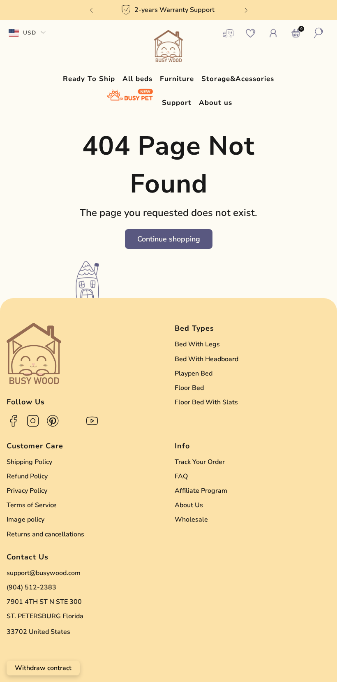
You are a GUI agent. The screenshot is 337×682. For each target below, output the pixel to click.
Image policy (25, 519)
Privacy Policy (27, 490)
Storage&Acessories (237, 79)
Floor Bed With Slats (206, 402)
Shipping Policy (29, 461)
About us (215, 102)
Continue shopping (168, 239)
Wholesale (191, 519)
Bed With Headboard (206, 359)
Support (177, 102)
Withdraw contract (43, 668)
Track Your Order (200, 461)
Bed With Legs (197, 344)
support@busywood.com (44, 573)
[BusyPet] (130, 95)
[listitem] (169, 10)
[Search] (318, 33)
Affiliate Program (201, 490)
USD (29, 33)
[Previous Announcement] (91, 10)
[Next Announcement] (246, 10)
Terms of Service (32, 505)
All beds (137, 79)
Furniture (177, 79)
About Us (189, 505)
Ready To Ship (89, 79)
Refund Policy (27, 476)
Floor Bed (189, 387)
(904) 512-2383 (31, 587)
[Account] (273, 33)
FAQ (181, 476)
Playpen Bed (193, 373)
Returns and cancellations (45, 534)
